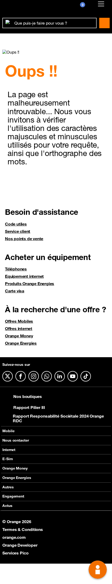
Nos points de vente (24, 238)
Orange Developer (19, 545)
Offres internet (18, 328)
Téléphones (16, 269)
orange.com (14, 537)
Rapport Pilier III (29, 407)
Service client (17, 231)
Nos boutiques (27, 396)
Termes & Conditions (22, 529)
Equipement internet (24, 276)
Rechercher (104, 23)
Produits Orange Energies (29, 283)
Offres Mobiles (19, 321)
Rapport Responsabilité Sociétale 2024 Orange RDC (58, 418)
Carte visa (14, 290)
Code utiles (16, 224)
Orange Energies (21, 343)
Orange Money (19, 335)
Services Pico (15, 553)
